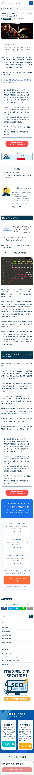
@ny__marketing (23, 190)
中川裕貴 (15, 188)
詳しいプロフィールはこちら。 (20, 204)
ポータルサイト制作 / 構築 (11, 660)
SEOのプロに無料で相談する (17, 580)
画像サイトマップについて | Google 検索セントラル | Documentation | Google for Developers (22, 228)
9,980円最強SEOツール (17, 770)
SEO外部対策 (7, 639)
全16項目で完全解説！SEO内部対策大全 (18, 80)
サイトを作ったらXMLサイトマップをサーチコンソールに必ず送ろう (22, 49)
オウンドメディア (8, 646)
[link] (13, 207)
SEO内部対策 (7, 19)
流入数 (16, 401)
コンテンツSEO (8, 653)
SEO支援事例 (7, 642)
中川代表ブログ (7, 664)
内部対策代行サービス (11, 107)
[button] (4, 608)
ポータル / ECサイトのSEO (11, 657)
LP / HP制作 (7, 631)
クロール (5, 650)
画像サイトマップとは (12, 172)
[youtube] (20, 207)
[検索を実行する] (31, 616)
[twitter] (17, 207)
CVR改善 (5, 628)
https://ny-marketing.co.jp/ (11, 289)
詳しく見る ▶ (17, 531)
